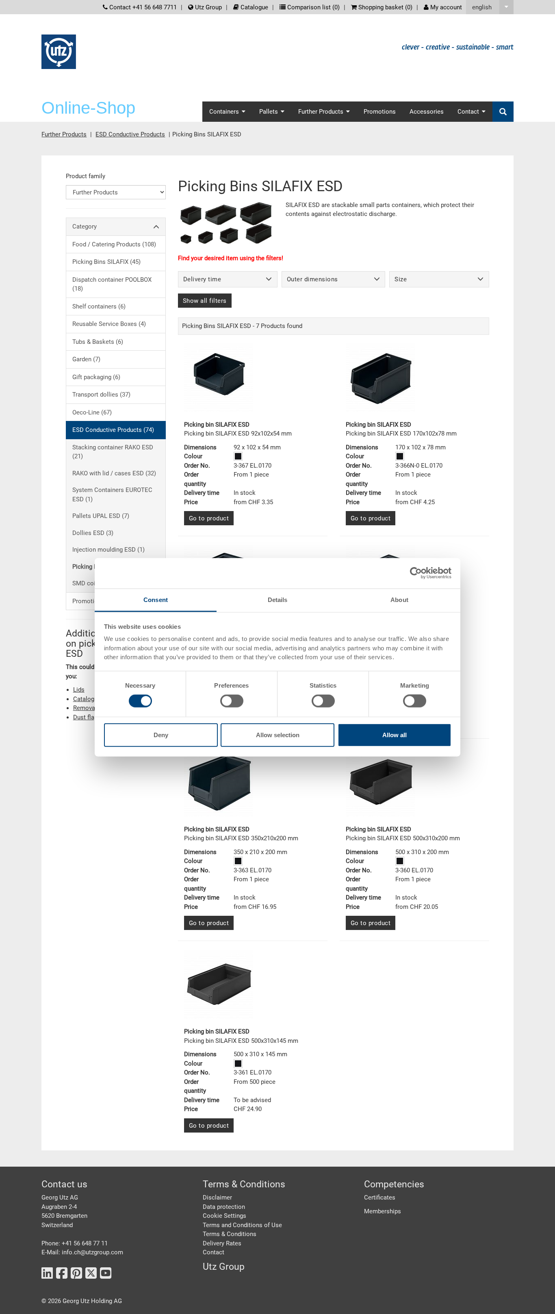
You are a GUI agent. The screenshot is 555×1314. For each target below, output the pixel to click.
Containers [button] (224, 111)
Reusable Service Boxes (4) (109, 324)
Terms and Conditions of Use (242, 1225)
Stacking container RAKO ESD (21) (112, 452)
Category (84, 226)
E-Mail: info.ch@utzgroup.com (82, 1252)
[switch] (231, 701)
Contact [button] (468, 111)
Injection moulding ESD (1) (108, 549)
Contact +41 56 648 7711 (142, 7)
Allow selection (277, 734)
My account (445, 7)
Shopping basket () (384, 7)
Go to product (209, 518)
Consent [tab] (155, 599)
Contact (213, 1252)
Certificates (379, 1197)
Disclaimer (217, 1197)
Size (401, 279)
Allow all (394, 734)
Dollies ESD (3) (92, 533)
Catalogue (253, 7)
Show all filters (205, 300)
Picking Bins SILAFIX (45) (106, 261)
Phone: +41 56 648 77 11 (74, 1243)
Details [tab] (278, 599)
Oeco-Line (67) (92, 412)
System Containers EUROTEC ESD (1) (112, 494)
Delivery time (202, 279)
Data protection (224, 1206)
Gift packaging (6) (96, 377)
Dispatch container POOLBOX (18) (112, 284)
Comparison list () (313, 7)
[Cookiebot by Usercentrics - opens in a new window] (415, 573)
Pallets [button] (268, 111)
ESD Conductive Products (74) (113, 430)
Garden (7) (86, 359)
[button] (490, 7)
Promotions (380, 111)
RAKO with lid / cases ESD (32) (114, 473)
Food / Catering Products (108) (114, 244)
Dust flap (85, 717)
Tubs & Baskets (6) (97, 341)
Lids (79, 689)
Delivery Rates (222, 1243)
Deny (161, 734)
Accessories (427, 111)
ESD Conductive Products (130, 134)
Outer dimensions (312, 279)
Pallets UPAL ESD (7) (100, 516)
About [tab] (399, 599)
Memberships (382, 1211)
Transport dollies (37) (101, 394)
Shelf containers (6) (99, 306)
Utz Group (207, 7)
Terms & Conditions (229, 1234)
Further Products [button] (320, 111)
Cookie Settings (224, 1215)
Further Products (64, 134)
